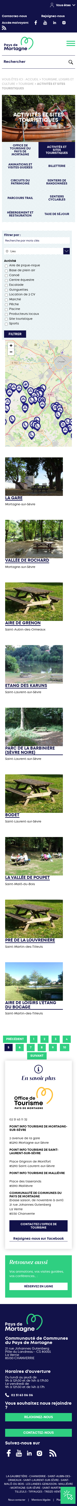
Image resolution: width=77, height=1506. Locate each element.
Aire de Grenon (23, 623)
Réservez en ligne (38, 1286)
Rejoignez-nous (53, 16)
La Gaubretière (16, 1476)
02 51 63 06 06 (21, 1395)
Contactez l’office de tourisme (39, 1225)
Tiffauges (35, 1491)
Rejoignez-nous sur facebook (38, 1238)
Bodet (12, 815)
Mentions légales (40, 1500)
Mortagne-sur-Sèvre (25, 1488)
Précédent (15, 1039)
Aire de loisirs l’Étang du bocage (30, 1005)
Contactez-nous (14, 16)
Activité (10, 261)
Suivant (36, 1056)
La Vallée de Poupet (27, 877)
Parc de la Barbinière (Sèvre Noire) (30, 750)
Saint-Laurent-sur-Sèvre (41, 1480)
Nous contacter (16, 1500)
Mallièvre (65, 1484)
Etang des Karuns (26, 686)
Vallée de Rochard (27, 560)
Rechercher (70, 62)
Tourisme (26, 84)
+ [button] (11, 345)
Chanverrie (37, 1476)
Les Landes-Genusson (41, 1484)
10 (64, 1047)
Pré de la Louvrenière (30, 940)
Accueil (31, 79)
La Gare (13, 498)
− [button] (11, 352)
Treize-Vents (53, 1491)
